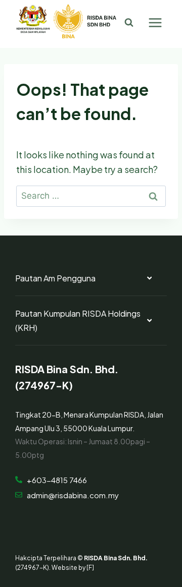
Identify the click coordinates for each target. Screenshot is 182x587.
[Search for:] (91, 194)
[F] (90, 567)
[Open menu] (155, 22)
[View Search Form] (129, 23)
